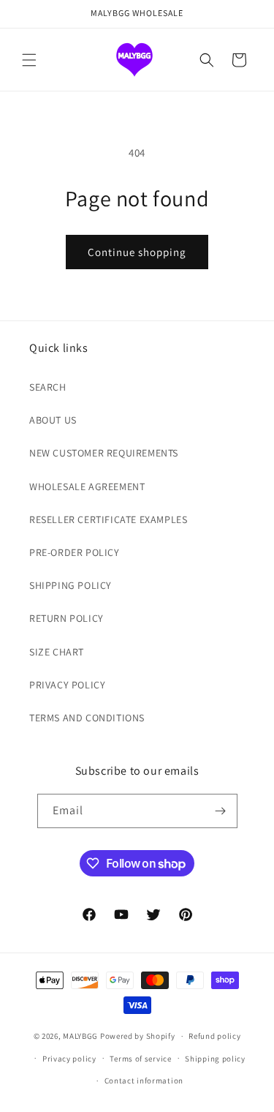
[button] (29, 60)
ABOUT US (53, 420)
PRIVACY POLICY (67, 684)
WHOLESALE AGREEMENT (87, 486)
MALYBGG (80, 1036)
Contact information (143, 1080)
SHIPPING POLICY (70, 585)
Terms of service (140, 1058)
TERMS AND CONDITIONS (87, 717)
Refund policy (214, 1036)
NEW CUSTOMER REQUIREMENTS (103, 452)
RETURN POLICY (66, 618)
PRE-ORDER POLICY (74, 552)
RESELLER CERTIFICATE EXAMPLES (108, 519)
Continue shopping (137, 252)
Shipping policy (215, 1058)
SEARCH (47, 387)
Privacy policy (69, 1058)
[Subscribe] (221, 811)
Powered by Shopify (137, 1036)
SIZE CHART (56, 651)
